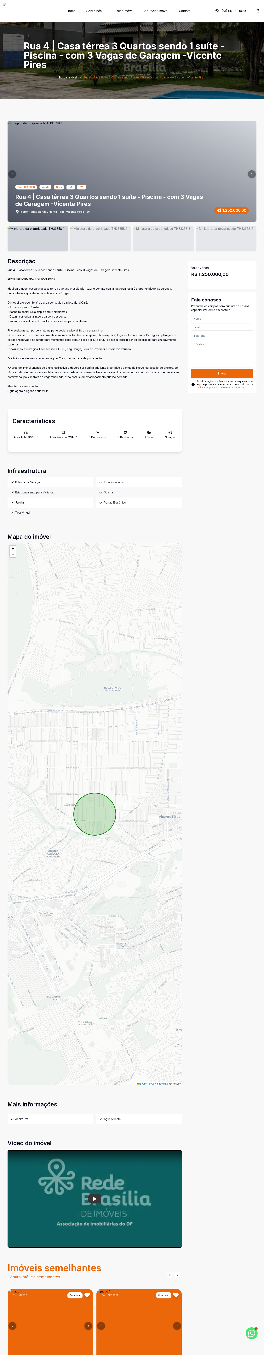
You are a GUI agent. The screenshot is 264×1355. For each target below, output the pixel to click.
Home (70, 11)
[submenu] (257, 11)
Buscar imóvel (122, 11)
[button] (12, 174)
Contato (185, 11)
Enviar (222, 373)
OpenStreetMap (159, 1083)
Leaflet (143, 1083)
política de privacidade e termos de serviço (221, 387)
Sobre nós (94, 11)
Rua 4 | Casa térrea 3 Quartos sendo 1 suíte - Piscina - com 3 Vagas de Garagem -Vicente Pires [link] (144, 77)
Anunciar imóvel (156, 11)
